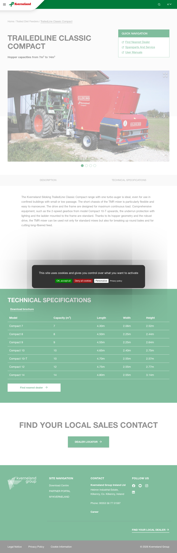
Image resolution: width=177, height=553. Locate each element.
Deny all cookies (83, 280)
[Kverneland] (20, 4)
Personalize (101, 280)
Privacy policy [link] (116, 281)
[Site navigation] (4, 4)
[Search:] (157, 15)
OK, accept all (64, 280)
